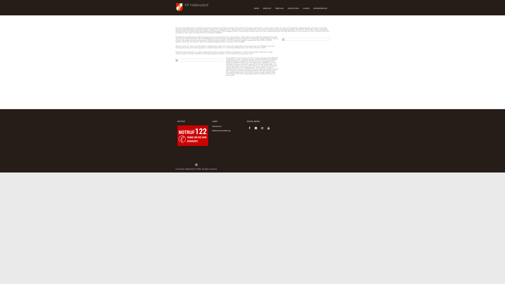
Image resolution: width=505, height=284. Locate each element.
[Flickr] (255, 128)
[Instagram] (262, 128)
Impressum (216, 126)
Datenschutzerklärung (221, 131)
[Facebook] (249, 128)
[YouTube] (268, 128)
